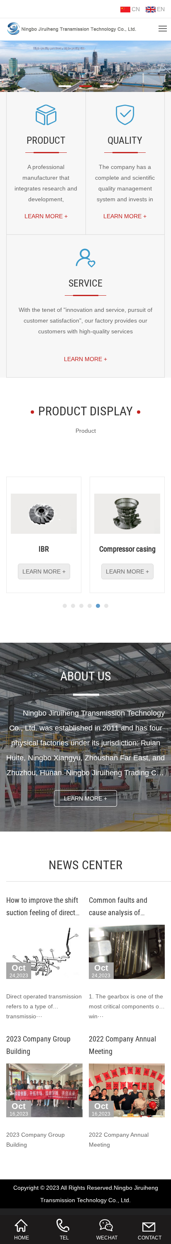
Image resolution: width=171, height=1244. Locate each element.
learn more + (46, 216)
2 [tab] (85, 85)
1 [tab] (64, 85)
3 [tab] (106, 85)
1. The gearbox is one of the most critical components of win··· (126, 1006)
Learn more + (85, 798)
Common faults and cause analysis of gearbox (118, 912)
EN (161, 9)
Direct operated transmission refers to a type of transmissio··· (44, 1006)
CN (136, 9)
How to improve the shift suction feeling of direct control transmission (42, 912)
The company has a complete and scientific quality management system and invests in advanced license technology (125, 194)
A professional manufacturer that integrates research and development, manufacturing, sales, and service (46, 194)
